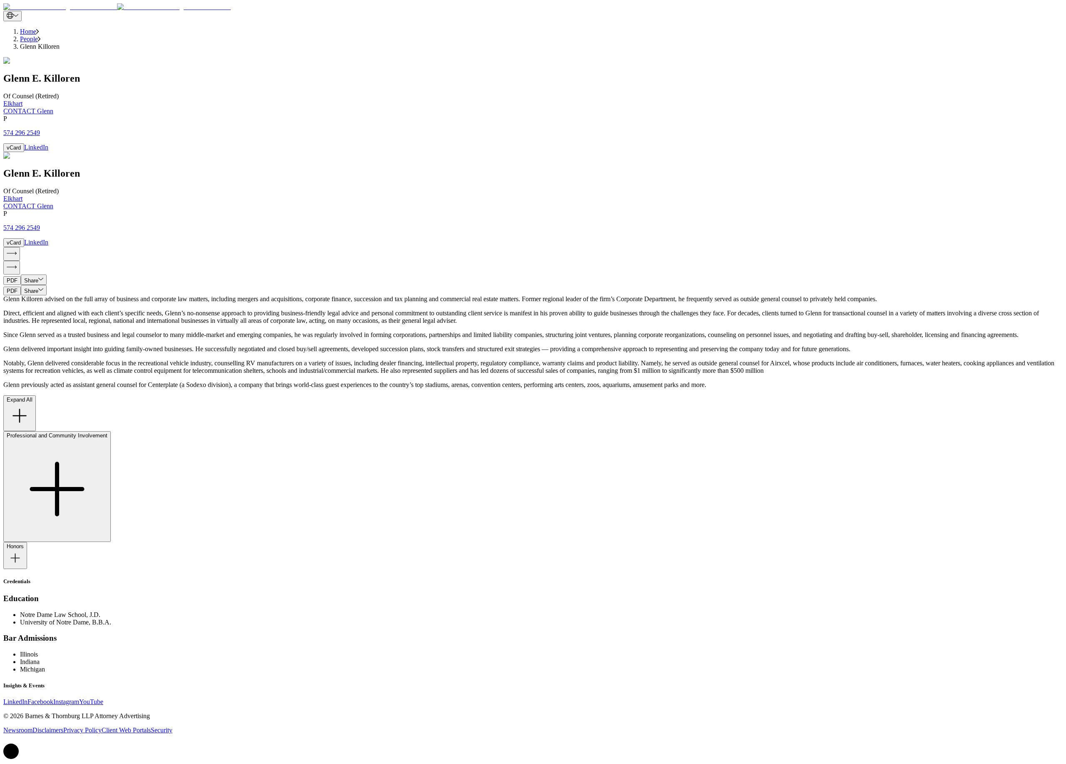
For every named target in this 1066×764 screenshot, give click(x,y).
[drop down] (12, 16)
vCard (14, 148)
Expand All (19, 400)
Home (28, 31)
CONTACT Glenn (28, 111)
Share (31, 280)
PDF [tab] (12, 280)
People (29, 38)
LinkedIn (36, 147)
